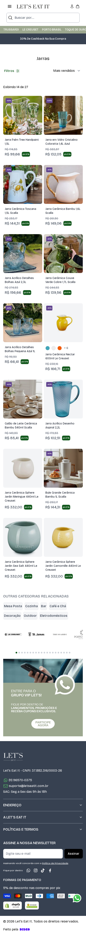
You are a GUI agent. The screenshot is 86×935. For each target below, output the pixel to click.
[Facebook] (50, 870)
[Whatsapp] (28, 870)
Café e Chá (58, 606)
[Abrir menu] (9, 6)
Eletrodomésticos (53, 616)
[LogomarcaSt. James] (36, 634)
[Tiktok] (42, 870)
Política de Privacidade (55, 863)
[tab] (16, 652)
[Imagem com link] (43, 697)
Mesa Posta (13, 606)
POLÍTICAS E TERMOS (20, 829)
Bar (43, 606)
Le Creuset (30, 29)
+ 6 (66, 348)
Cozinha (31, 606)
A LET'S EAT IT (14, 817)
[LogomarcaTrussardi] (60, 634)
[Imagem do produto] (22, 115)
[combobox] (43, 18)
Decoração (12, 616)
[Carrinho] (78, 6)
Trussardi (11, 29)
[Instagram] (35, 870)
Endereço (12, 805)
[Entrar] (72, 6)
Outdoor (30, 616)
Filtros (9, 71)
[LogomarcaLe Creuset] (13, 634)
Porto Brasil (51, 29)
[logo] (33, 6)
